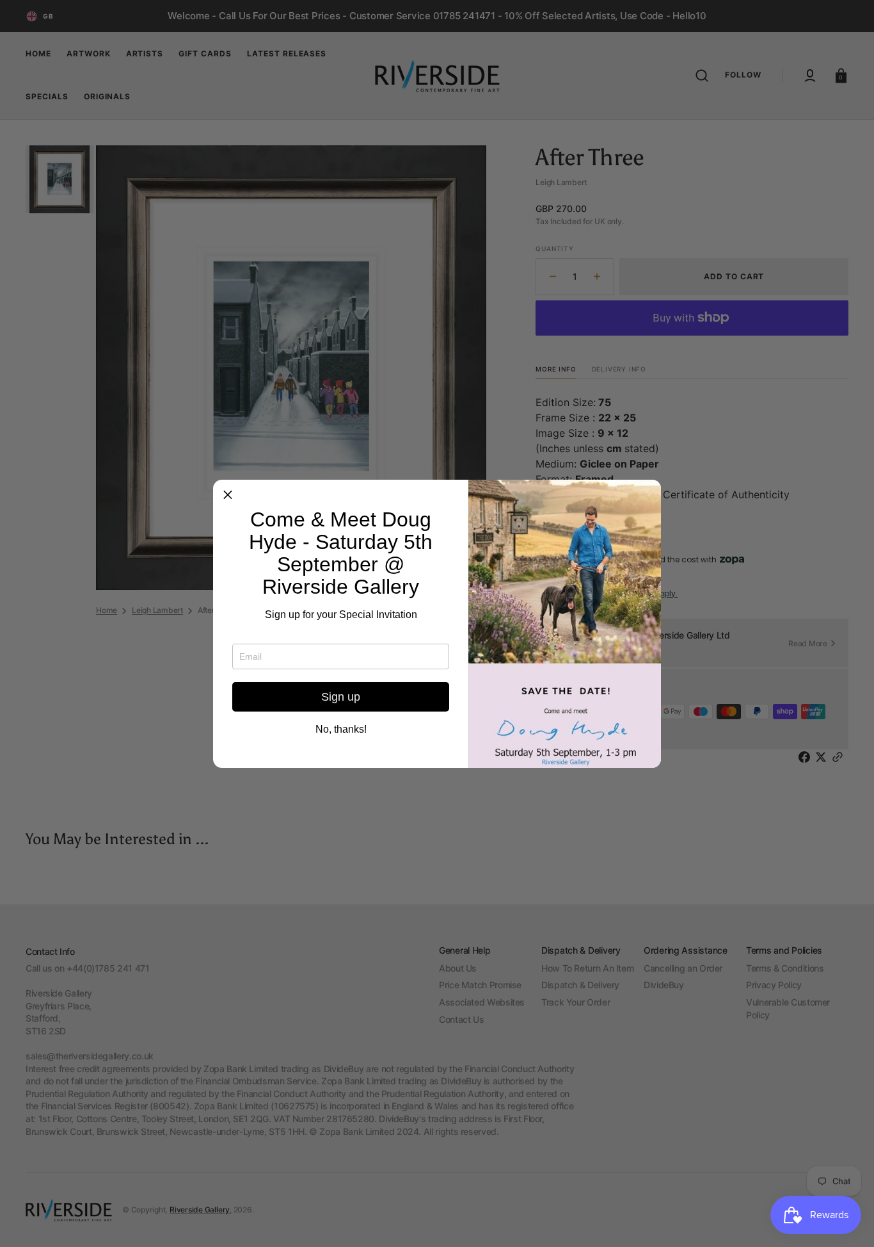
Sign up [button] (340, 696)
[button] (228, 494)
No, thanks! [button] (341, 729)
